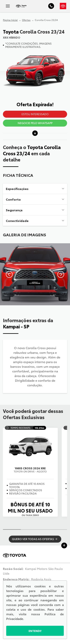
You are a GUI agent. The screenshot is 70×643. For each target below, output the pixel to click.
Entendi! (35, 631)
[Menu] (8, 6)
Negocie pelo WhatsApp (35, 123)
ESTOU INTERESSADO (35, 114)
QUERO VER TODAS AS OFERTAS (33, 539)
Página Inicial (10, 20)
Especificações (17, 188)
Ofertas (26, 20)
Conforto (13, 199)
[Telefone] (51, 6)
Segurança (14, 210)
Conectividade (17, 220)
